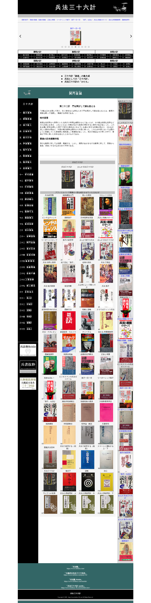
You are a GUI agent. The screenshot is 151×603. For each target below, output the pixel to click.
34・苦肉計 (101, 66)
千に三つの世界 (49, 493)
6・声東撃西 (50, 57)
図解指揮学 (125, 20)
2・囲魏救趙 (38, 55)
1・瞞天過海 (25, 55)
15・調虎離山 (126, 55)
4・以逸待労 (25, 57)
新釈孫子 (68, 218)
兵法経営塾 (49, 195)
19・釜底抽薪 (24, 64)
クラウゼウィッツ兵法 (105, 309)
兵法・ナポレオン (49, 332)
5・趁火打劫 (38, 57)
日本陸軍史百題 (87, 218)
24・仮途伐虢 (50, 66)
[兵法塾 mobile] (28, 356)
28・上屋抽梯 (63, 66)
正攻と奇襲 (50, 20)
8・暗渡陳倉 (76, 55)
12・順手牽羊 (88, 57)
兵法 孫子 (105, 286)
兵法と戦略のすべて (99, 20)
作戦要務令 (68, 424)
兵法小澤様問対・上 (68, 493)
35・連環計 (114, 66)
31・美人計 (101, 64)
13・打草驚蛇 (101, 55)
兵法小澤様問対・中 (87, 493)
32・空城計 (114, 64)
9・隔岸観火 (88, 55)
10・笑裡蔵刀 (63, 57)
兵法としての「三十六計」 (77, 79)
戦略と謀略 (86, 309)
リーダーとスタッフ (49, 240)
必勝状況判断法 (87, 354)
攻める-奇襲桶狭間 (105, 332)
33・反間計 (127, 64)
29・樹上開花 (76, 66)
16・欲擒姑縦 (101, 57)
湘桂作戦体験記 (68, 401)
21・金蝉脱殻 (50, 64)
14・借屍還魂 (114, 55)
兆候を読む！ (49, 378)
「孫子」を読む (86, 20)
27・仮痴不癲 (88, 64)
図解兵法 (68, 309)
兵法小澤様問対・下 (106, 493)
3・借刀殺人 (50, 55)
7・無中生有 (63, 55)
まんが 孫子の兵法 (86, 240)
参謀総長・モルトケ (68, 332)
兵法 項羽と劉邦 (49, 262)
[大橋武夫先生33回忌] (28, 389)
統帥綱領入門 (68, 195)
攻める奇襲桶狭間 (113, 20)
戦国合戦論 (68, 354)
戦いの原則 (86, 195)
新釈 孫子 (25, 20)
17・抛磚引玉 (114, 57)
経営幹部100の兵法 (49, 309)
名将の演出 (86, 262)
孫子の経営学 (68, 240)
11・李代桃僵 (76, 57)
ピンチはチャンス (49, 218)
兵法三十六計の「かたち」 (77, 82)
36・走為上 (127, 66)
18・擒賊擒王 (126, 57)
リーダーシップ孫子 (62, 20)
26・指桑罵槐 (76, 64)
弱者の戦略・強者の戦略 (37, 20)
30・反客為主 (88, 66)
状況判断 (68, 286)
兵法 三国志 (105, 262)
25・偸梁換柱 (63, 64)
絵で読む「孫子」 (68, 262)
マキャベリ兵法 (105, 195)
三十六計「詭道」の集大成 (77, 76)
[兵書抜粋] (28, 372)
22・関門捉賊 (24, 66)
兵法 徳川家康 (49, 286)
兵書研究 (105, 424)
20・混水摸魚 (38, 64)
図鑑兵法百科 (49, 447)
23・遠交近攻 (38, 66)
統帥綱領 (49, 424)
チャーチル (86, 332)
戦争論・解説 (86, 424)
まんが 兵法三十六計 (85, 167)
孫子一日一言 (75, 20)
